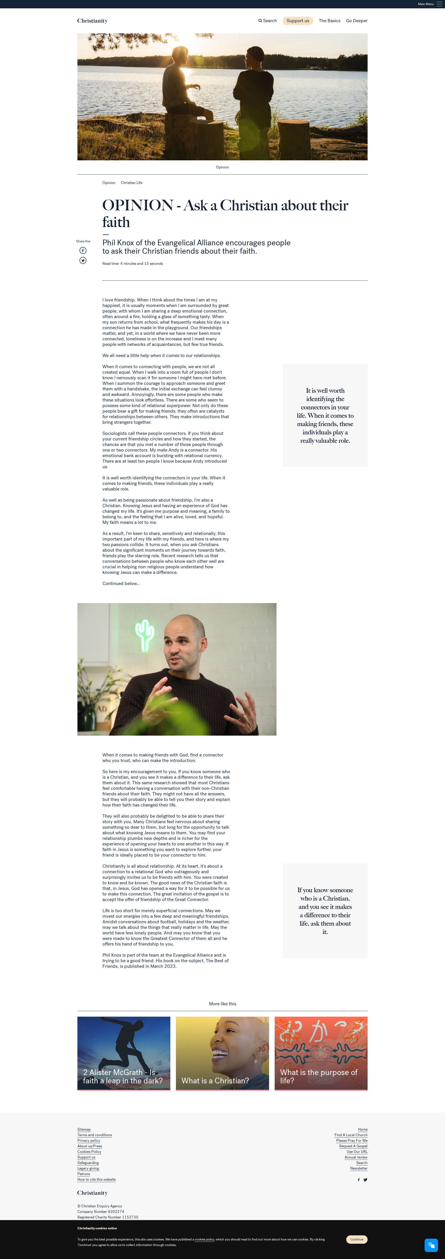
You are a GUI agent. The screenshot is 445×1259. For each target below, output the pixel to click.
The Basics (329, 21)
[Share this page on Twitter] (82, 262)
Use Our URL (357, 1151)
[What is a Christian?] (222, 1054)
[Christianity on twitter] (365, 1179)
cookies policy (204, 1239)
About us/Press (89, 1146)
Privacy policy (88, 1140)
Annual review (356, 1157)
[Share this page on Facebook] (82, 252)
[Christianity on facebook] (359, 1179)
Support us (298, 21)
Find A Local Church (351, 1134)
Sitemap (84, 1129)
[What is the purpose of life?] (321, 1054)
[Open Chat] (431, 1245)
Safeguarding (88, 1162)
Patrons (83, 1173)
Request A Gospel (353, 1146)
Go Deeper (357, 21)
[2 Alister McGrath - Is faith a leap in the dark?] (123, 1054)
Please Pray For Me (352, 1140)
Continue (356, 1239)
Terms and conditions (94, 1134)
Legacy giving (88, 1168)
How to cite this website (96, 1179)
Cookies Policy (89, 1151)
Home (363, 1129)
